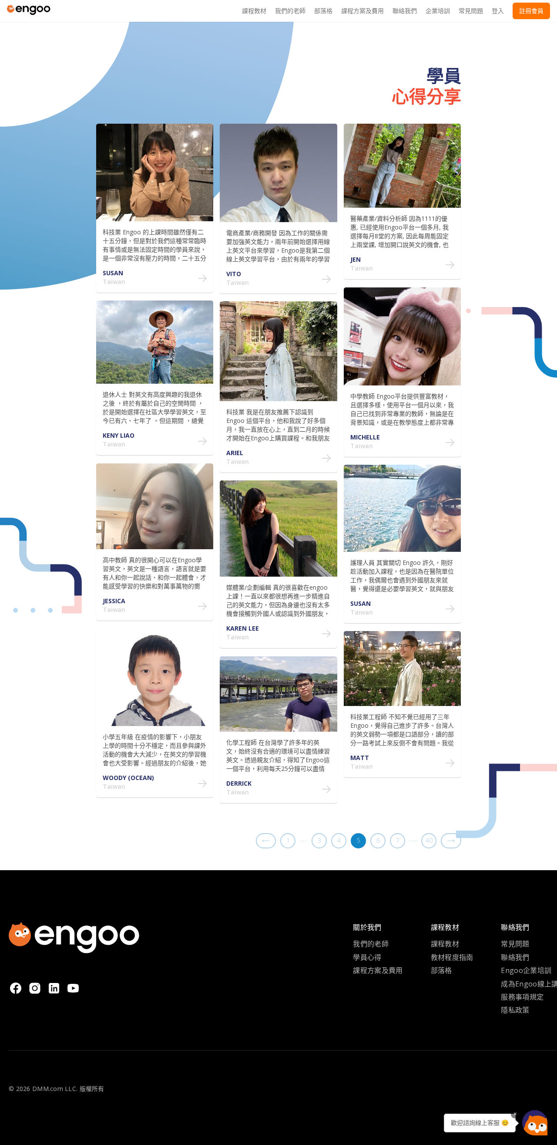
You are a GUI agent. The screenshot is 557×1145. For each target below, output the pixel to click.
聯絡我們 (515, 957)
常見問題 (515, 944)
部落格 (441, 970)
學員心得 (367, 957)
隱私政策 (515, 1010)
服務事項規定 (522, 997)
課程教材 (445, 944)
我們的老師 (371, 944)
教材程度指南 (452, 957)
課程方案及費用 (378, 970)
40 (429, 840)
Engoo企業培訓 (526, 970)
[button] (534, 1122)
